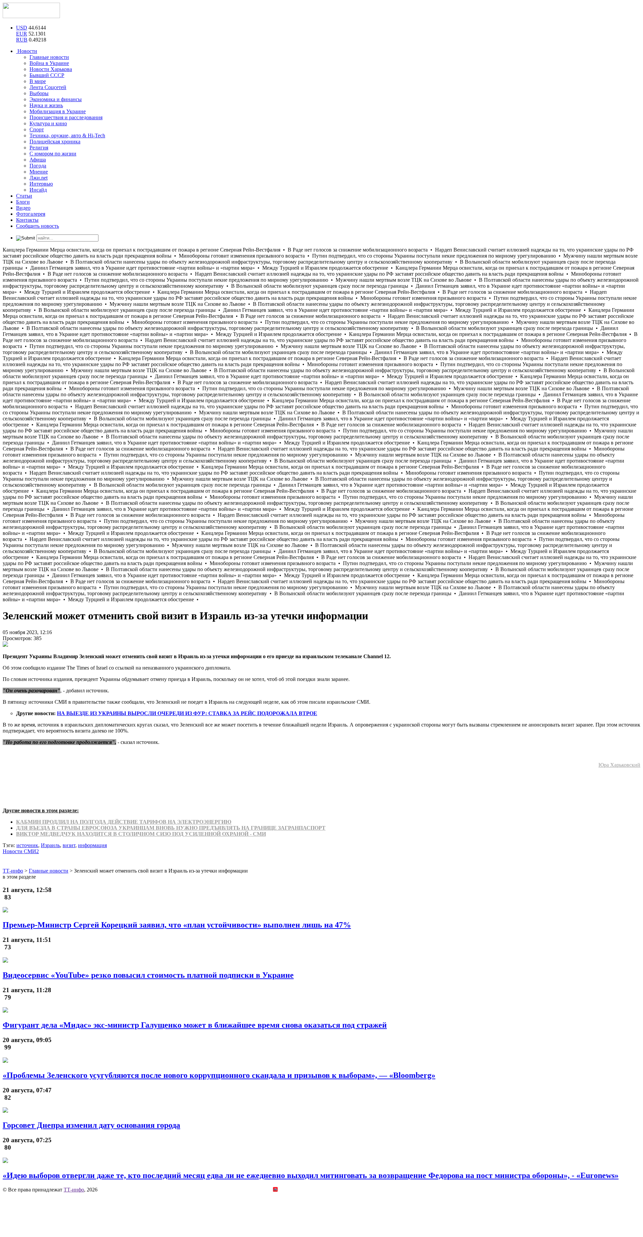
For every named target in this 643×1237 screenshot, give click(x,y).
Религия (38, 147)
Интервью (41, 184)
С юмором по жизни (52, 153)
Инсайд (38, 190)
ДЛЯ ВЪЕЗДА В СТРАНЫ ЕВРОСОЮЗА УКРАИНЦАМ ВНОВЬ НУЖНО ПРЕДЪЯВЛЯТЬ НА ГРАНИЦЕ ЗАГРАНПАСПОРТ (171, 828)
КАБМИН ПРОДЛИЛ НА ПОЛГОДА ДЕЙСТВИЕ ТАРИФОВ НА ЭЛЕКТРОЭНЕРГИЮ (123, 822)
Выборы (39, 93)
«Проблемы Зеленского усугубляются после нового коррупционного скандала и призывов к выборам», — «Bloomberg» (219, 1075)
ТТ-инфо (74, 1189)
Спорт (36, 129)
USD (21, 27)
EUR (21, 34)
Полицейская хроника (54, 141)
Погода (37, 165)
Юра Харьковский (619, 765)
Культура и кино (48, 123)
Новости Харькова (50, 69)
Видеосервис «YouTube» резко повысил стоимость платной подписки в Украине (148, 975)
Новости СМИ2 (21, 851)
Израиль (50, 845)
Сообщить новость (37, 226)
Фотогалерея (30, 214)
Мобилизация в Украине (57, 111)
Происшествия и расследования (65, 117)
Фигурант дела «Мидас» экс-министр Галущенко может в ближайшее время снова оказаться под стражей (195, 1025)
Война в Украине (49, 63)
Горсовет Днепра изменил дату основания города (91, 1125)
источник (27, 845)
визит (69, 845)
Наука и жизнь (46, 105)
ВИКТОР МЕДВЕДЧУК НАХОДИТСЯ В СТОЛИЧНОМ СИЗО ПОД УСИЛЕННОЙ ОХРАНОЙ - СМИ (141, 834)
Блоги (23, 202)
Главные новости (49, 57)
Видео (23, 208)
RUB (21, 40)
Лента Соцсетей (47, 87)
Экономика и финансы (55, 99)
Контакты (27, 220)
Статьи (24, 196)
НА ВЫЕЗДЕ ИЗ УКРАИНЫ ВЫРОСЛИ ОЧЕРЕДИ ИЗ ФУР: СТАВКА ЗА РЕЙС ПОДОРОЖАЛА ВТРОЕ (187, 713)
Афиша (37, 159)
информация (92, 845)
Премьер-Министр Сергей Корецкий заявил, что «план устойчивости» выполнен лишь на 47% (177, 924)
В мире (37, 81)
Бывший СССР (46, 75)
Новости (26, 51)
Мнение (38, 172)
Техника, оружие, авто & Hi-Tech (67, 135)
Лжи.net (38, 178)
